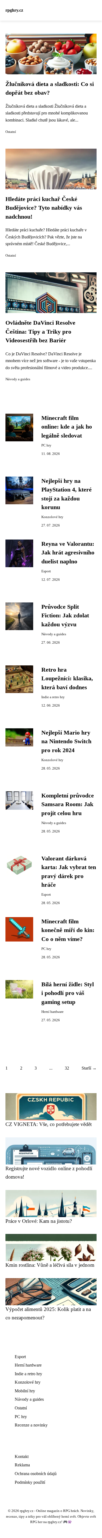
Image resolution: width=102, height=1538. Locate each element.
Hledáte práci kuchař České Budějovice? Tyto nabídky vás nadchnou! (43, 208)
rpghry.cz (14, 10)
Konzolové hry (52, 517)
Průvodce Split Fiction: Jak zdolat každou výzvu (65, 616)
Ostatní (10, 132)
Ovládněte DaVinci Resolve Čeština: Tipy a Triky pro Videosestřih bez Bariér (40, 332)
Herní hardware (52, 1012)
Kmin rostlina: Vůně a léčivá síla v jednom (49, 1265)
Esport (46, 571)
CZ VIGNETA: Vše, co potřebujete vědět (48, 1124)
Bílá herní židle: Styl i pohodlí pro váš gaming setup (67, 993)
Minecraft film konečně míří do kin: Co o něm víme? (67, 930)
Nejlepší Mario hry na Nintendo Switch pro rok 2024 (66, 741)
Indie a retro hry (53, 697)
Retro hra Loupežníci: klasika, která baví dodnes (67, 678)
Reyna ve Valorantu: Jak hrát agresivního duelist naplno (67, 553)
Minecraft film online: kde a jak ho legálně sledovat (66, 427)
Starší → (89, 1068)
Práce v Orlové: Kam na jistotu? (38, 1221)
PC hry (46, 445)
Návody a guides (17, 379)
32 (67, 1068)
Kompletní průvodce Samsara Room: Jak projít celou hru (67, 804)
